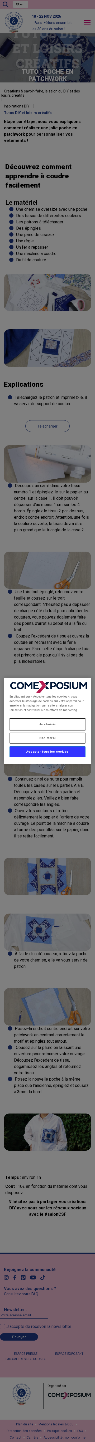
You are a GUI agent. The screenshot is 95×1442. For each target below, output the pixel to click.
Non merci (47, 738)
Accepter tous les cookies (47, 751)
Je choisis (47, 724)
